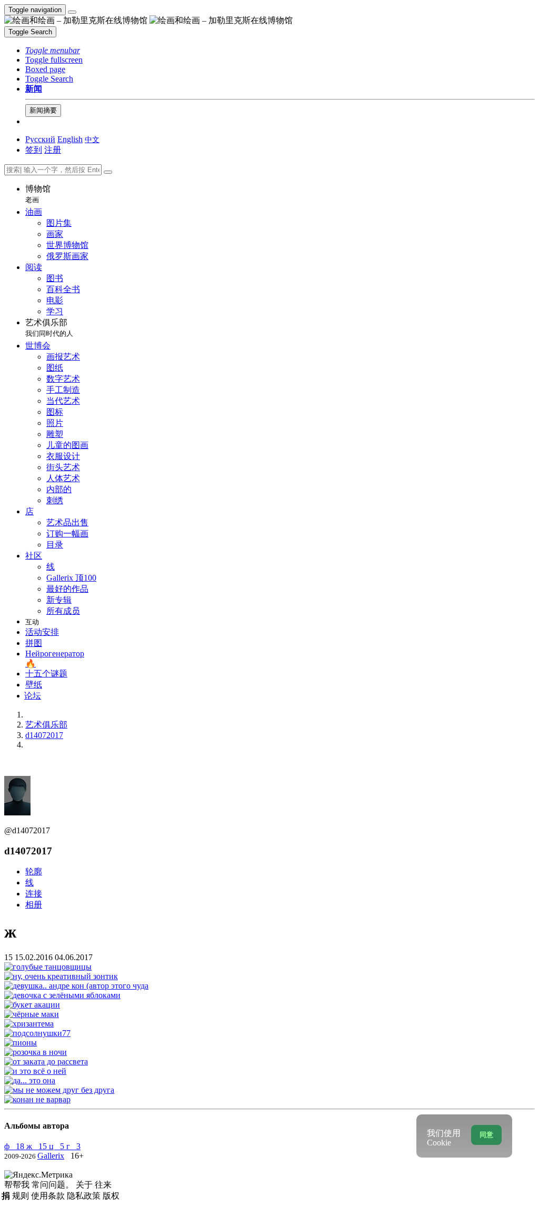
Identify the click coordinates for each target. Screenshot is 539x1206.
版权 (111, 1195)
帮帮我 (18, 1184)
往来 (103, 1184)
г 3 (73, 1146)
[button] (52, 50)
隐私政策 (85, 1195)
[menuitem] (92, 139)
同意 (486, 1135)
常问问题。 (54, 1184)
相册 (33, 904)
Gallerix (50, 1155)
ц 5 (57, 1146)
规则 (21, 1195)
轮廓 (33, 871)
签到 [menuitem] (33, 149)
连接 (33, 893)
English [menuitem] (70, 139)
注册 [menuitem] (52, 149)
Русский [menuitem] (40, 139)
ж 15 (37, 1146)
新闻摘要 (43, 110)
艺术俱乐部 (49, 327)
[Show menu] (72, 12)
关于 (85, 1184)
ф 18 (15, 1146)
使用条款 (49, 1195)
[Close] (108, 172)
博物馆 (38, 194)
